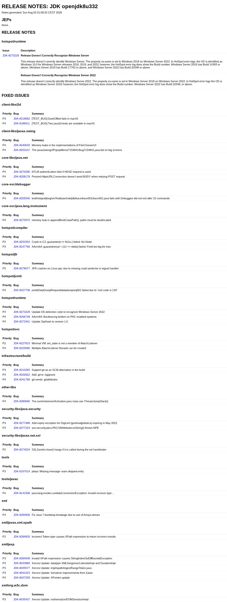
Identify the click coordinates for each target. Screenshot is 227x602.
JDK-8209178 (21, 176)
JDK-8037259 (21, 577)
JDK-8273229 (10, 55)
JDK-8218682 (21, 118)
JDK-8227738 (21, 290)
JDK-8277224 (21, 427)
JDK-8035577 (21, 568)
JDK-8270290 (21, 171)
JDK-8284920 (21, 536)
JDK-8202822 (21, 374)
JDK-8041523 (21, 572)
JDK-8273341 (21, 321)
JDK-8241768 (21, 379)
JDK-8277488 (21, 423)
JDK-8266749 (21, 316)
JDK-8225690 (21, 348)
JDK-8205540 (21, 198)
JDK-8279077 (21, 268)
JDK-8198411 (21, 123)
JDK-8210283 (21, 370)
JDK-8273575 (21, 220)
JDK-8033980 (21, 563)
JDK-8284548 (21, 558)
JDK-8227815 (21, 343)
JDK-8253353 (21, 241)
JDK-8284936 (21, 514)
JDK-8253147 (21, 150)
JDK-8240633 (21, 145)
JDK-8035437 (21, 599)
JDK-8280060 (21, 401)
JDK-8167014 (21, 471)
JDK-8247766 (21, 246)
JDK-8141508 (21, 493)
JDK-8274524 (21, 449)
